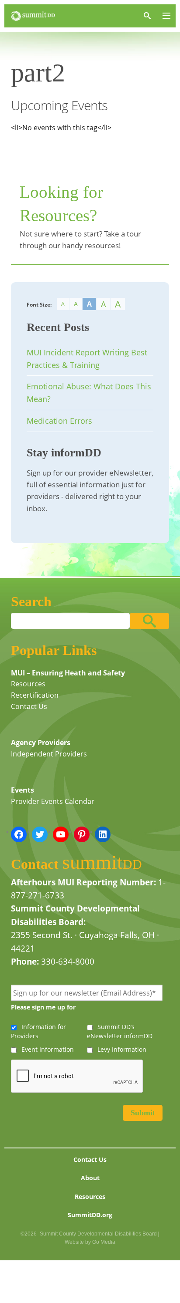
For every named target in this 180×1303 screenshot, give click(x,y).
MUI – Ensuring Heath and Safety (68, 673)
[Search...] (150, 621)
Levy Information (121, 1049)
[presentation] (77, 1077)
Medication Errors (59, 420)
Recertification (35, 695)
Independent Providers (49, 754)
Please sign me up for (43, 1007)
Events (22, 790)
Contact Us (29, 706)
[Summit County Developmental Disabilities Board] (33, 15)
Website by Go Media (90, 1242)
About (90, 1178)
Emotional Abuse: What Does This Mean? (89, 392)
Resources (28, 684)
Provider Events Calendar (52, 801)
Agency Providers (40, 742)
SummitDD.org (90, 1215)
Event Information (47, 1049)
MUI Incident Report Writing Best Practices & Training (87, 358)
